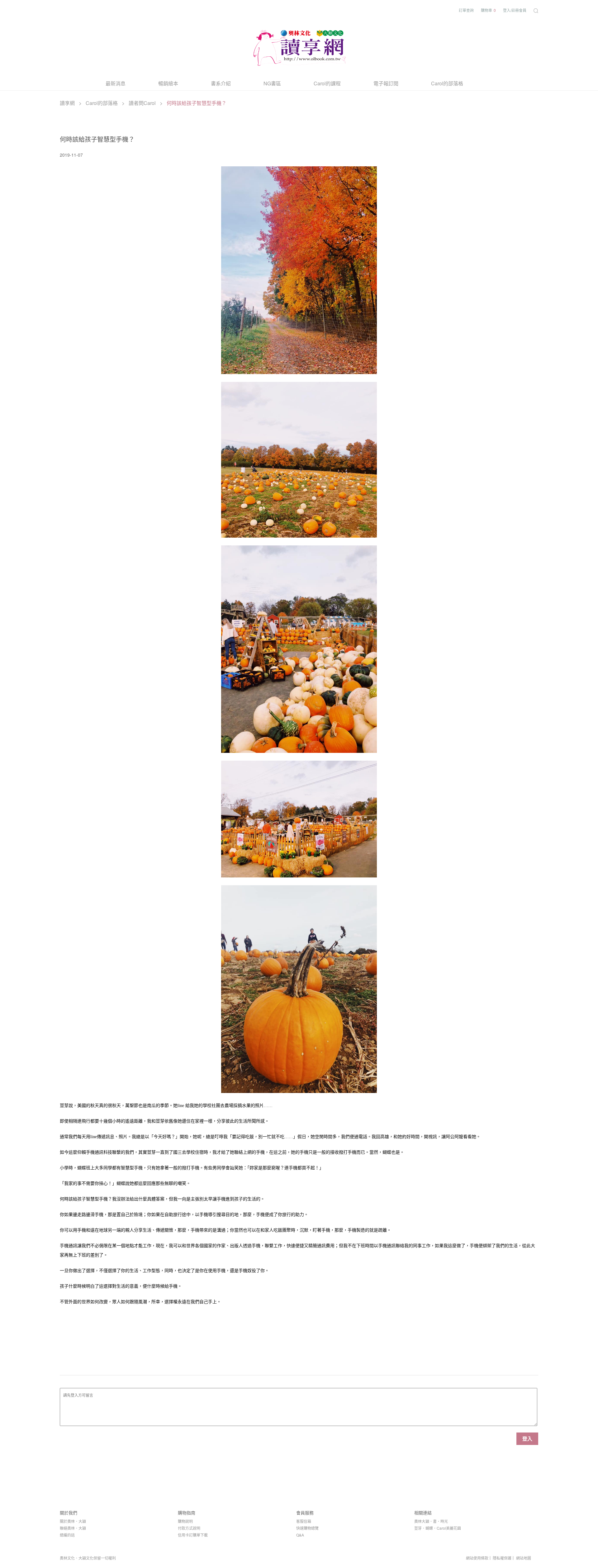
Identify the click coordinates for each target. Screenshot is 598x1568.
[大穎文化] (299, 46)
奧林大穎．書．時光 (431, 1521)
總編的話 (67, 1534)
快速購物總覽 (307, 1528)
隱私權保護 (502, 1558)
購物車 (488, 10)
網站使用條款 (477, 1558)
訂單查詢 (466, 10)
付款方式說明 (189, 1528)
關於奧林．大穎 (73, 1521)
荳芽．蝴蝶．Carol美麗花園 (437, 1528)
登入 (527, 1438)
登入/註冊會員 (514, 10)
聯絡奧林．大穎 (73, 1528)
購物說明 (185, 1521)
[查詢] (536, 10)
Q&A (300, 1534)
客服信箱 (303, 1521)
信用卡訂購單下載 (193, 1534)
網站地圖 (523, 1558)
